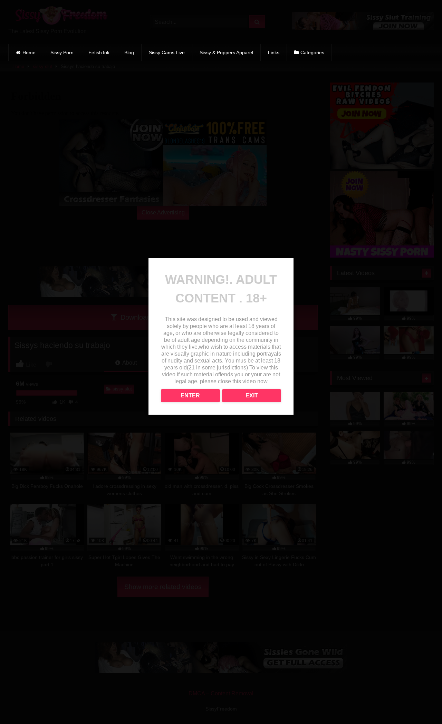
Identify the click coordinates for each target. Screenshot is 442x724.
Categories (312, 52)
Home (29, 52)
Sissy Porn (62, 52)
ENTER (190, 395)
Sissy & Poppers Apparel (226, 52)
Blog (129, 52)
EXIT (252, 395)
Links (273, 52)
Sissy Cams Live (167, 52)
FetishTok (98, 52)
